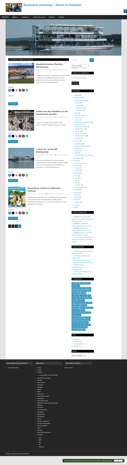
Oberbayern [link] (79, 110)
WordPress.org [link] (78, 346)
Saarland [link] (76, 195)
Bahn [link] (76, 178)
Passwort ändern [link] (42, 425)
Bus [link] (76, 183)
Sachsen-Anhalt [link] (79, 133)
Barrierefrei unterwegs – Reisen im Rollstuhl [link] (52, 5)
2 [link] (16, 226)
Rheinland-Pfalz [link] (79, 129)
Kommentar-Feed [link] (79, 344)
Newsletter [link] (40, 398)
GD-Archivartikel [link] (42, 410)
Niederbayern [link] (80, 108)
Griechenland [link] (77, 158)
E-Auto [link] (83, 293)
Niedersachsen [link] (79, 124)
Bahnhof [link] (87, 283)
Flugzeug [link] (41, 447)
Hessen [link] (77, 120)
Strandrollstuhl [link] (83, 322)
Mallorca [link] (77, 202)
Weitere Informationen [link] (107, 460)
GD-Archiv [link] (40, 407)
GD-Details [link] (40, 412)
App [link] (78, 283)
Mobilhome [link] (75, 307)
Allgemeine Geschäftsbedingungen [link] (47, 403)
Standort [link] (40, 405)
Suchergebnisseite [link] (42, 400)
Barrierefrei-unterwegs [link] (43, 378)
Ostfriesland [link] (76, 310)
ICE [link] (73, 305)
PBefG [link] (82, 310)
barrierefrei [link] (75, 285)
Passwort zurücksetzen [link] (44, 423)
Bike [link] (76, 180)
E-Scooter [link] (83, 295)
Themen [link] (51, 17)
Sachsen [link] (77, 131)
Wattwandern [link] (76, 329)
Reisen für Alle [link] (76, 315)
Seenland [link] (87, 320)
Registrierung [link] (41, 414)
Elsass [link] (77, 153)
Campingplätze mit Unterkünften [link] (48, 375)
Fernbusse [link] (88, 298)
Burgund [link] (77, 150)
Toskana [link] (77, 168)
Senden (75, 83)
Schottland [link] (77, 197)
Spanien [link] (76, 199)
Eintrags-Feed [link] (78, 341)
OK (118, 460)
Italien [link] (75, 160)
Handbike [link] (89, 302)
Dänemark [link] (77, 95)
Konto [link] (39, 419)
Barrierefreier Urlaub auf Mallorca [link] (83, 262)
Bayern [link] (57, 70)
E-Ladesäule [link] (75, 295)
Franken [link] (38, 72)
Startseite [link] (5, 17)
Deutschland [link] (63, 70)
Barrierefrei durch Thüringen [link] (82, 260)
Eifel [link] (89, 295)
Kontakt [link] (61, 17)
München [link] (90, 307)
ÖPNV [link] (83, 329)
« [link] (10, 226)
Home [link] (39, 367)
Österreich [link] (77, 192)
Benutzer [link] (40, 430)
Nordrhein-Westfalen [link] (81, 126)
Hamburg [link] (77, 117)
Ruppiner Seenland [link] (77, 320)
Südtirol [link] (77, 165)
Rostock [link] (87, 317)
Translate (84, 68)
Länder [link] (14, 17)
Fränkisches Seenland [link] (78, 302)
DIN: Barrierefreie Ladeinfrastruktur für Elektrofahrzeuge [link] (78, 267)
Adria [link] (73, 283)
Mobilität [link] (25, 17)
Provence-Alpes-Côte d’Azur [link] (83, 155)
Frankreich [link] (77, 141)
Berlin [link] (76, 113)
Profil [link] (38, 428)
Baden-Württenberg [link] (81, 100)
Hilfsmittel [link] (78, 185)
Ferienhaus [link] (80, 298)
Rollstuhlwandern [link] (77, 317)
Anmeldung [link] (40, 416)
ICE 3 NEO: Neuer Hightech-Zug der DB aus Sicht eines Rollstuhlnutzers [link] (82, 219)
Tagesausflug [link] (76, 327)
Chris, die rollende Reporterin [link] (82, 237)
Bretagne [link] (77, 148)
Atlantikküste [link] (79, 144)
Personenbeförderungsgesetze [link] (81, 312)
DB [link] (79, 293)
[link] (14, 5)
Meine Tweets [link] (69, 367)
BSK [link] (90, 290)
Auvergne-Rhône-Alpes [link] (82, 146)
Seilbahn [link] (77, 189)
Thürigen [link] (84, 327)
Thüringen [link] (78, 138)
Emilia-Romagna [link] (80, 163)
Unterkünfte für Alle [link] (43, 396)
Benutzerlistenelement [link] (43, 432)
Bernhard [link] (49, 70)
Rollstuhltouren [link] (79, 187)
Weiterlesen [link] (13, 103)
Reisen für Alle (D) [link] (39, 17)
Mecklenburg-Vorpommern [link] (83, 122)
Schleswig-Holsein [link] (80, 136)
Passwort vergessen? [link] (43, 421)
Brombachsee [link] (83, 290)
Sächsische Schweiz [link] (77, 324)
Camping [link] (74, 293)
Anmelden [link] (77, 339)
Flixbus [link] (74, 300)
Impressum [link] (40, 394)
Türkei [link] (75, 205)
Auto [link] (76, 176)
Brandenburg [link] (79, 115)
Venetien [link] (77, 170)
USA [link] (75, 207)
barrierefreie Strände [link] (78, 288)
